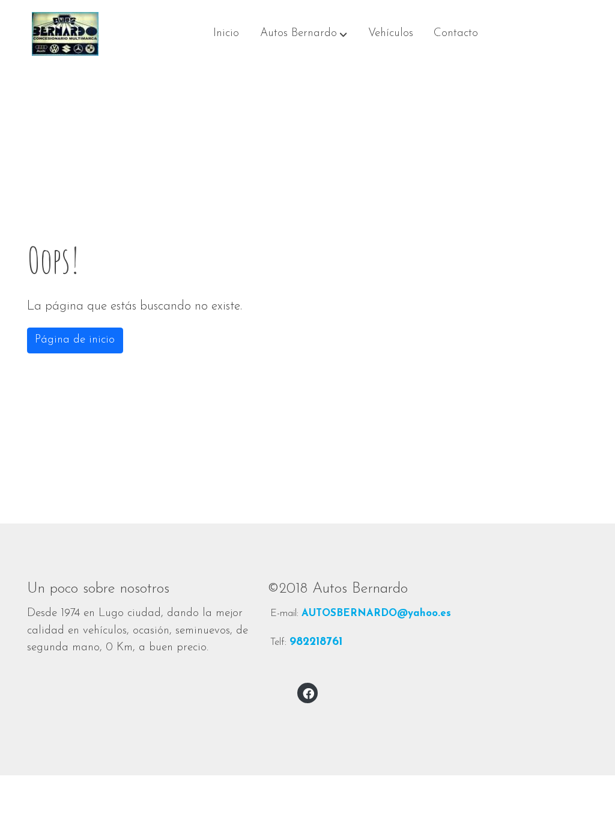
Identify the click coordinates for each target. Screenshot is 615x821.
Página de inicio (75, 340)
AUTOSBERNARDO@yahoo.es (376, 613)
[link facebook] (308, 692)
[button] (303, 34)
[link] (65, 34)
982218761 (315, 642)
